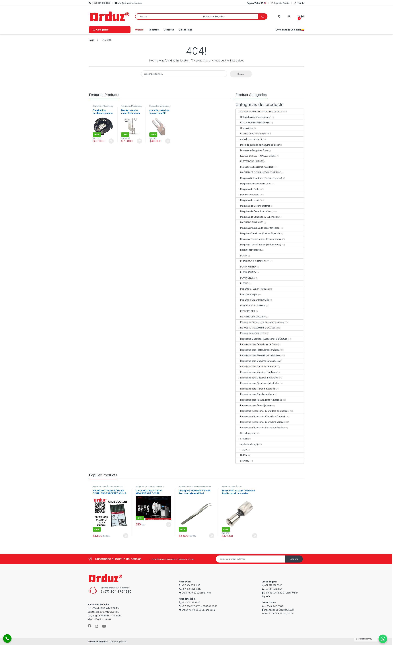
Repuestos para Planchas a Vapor (257, 394)
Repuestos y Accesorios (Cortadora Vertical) (262, 422)
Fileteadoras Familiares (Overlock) (257, 167)
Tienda (300, 3)
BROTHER (245, 460)
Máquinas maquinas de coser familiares (259, 228)
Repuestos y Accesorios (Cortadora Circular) (262, 416)
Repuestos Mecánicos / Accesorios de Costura (263, 339)
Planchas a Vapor (249, 294)
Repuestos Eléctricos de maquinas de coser (262, 322)
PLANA (243, 255)
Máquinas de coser (249, 200)
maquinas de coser (249, 194)
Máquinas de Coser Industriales (255, 211)
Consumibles (246, 128)
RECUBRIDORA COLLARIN (252, 316)
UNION (243, 455)
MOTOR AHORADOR (250, 250)
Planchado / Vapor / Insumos (254, 289)
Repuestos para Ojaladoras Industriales (259, 383)
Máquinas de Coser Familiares (255, 205)
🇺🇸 (256, 3)
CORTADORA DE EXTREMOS (254, 133)
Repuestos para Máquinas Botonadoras (260, 361)
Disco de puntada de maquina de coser (260, 144)
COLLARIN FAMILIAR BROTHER (255, 122)
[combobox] (168, 16)
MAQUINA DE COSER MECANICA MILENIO (260, 172)
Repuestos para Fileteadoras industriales (260, 355)
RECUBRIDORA (247, 311)
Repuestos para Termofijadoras (256, 405)
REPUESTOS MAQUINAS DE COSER (257, 327)
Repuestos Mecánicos (103, 106)
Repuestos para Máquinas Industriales (259, 377)
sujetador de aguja (249, 444)
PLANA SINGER (247, 278)
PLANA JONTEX (248, 272)
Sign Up (294, 559)
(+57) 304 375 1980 (101, 3)
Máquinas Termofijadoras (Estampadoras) (261, 239)
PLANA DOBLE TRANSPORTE (254, 261)
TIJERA (243, 449)
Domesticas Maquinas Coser (254, 150)
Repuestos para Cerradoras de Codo (258, 344)
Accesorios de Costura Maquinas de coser (261, 111)
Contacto (169, 29)
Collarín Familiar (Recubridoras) (255, 117)
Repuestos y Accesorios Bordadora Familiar (262, 427)
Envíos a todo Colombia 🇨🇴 (290, 29)
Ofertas (139, 29)
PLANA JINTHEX (248, 266)
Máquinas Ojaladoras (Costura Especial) (260, 233)
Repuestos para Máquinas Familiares (258, 372)
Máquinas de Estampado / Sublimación (259, 217)
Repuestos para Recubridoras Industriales (261, 400)
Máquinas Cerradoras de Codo (255, 183)
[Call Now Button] (7, 638)
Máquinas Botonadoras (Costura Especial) (261, 178)
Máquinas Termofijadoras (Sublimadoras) (260, 244)
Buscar (240, 74)
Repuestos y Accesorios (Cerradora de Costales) (265, 411)
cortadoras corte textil (251, 139)
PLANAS (244, 283)
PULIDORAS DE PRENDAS (252, 305)
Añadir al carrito (110, 141)
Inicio (91, 40)
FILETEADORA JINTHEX (252, 161)
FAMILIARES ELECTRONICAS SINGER (258, 156)
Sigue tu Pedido (281, 3)
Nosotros (153, 29)
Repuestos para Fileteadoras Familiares (259, 350)
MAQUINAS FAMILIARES (251, 222)
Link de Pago (185, 29)
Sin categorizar (247, 433)
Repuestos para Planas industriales (257, 388)
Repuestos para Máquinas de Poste (258, 366)
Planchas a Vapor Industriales (254, 300)
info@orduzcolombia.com (130, 3)
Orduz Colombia (99, 641)
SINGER (244, 438)
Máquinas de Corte (249, 189)
